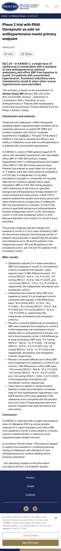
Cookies (30, 495)
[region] (30, 531)
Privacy (30, 477)
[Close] (56, 518)
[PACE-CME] (20, 6)
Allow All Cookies (30, 543)
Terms (30, 486)
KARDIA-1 (25, 135)
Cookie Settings (30, 535)
